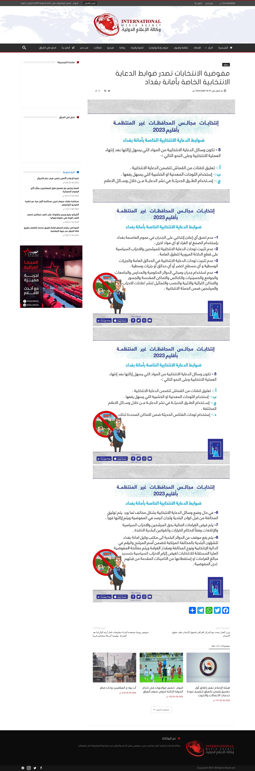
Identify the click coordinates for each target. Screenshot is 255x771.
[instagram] (29, 768)
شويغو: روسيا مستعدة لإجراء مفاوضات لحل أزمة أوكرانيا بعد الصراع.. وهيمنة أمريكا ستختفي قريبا (120, 631)
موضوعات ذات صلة (220, 645)
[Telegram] (23, 768)
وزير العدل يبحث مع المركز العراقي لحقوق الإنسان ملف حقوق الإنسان (201, 631)
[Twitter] (35, 768)
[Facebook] (41, 768)
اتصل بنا (198, 3)
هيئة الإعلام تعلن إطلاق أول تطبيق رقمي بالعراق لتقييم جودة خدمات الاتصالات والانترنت (208, 691)
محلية (226, 64)
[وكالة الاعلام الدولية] (127, 11)
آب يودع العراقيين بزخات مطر (118, 687)
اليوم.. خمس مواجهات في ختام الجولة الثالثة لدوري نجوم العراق (162, 689)
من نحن (209, 3)
